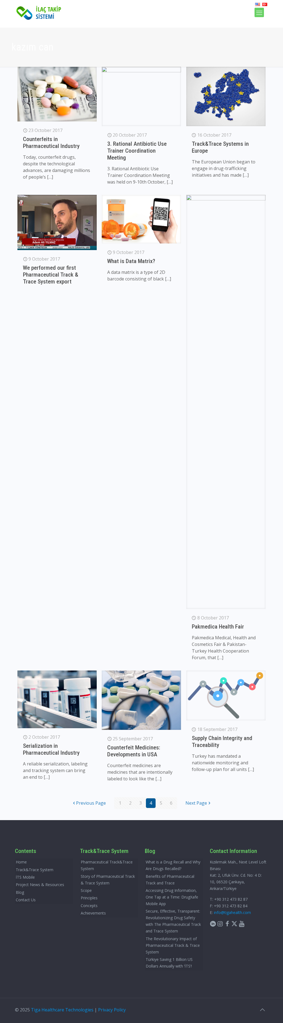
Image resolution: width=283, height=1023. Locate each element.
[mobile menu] (259, 12)
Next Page (196, 803)
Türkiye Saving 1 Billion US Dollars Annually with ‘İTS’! (169, 963)
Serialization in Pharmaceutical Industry (51, 749)
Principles (89, 897)
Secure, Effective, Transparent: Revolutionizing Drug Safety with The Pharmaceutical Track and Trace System (173, 921)
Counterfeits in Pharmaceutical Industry (51, 142)
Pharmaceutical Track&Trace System (107, 865)
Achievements (93, 913)
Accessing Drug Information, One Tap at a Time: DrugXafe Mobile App (172, 897)
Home (21, 862)
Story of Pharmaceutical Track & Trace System (108, 880)
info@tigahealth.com (232, 912)
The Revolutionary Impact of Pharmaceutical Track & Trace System (173, 945)
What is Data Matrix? (131, 261)
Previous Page (91, 803)
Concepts (89, 905)
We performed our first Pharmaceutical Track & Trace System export (50, 274)
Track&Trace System (34, 869)
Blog (20, 892)
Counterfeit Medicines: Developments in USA (133, 751)
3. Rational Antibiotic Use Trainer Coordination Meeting (137, 151)
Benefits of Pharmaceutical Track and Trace (170, 880)
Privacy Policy (112, 1010)
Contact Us (26, 899)
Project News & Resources (40, 884)
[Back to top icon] (262, 1010)
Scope (86, 890)
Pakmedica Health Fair (218, 626)
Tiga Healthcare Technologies (62, 1010)
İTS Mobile (25, 877)
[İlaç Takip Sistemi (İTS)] (39, 12)
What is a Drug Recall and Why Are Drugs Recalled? (173, 865)
